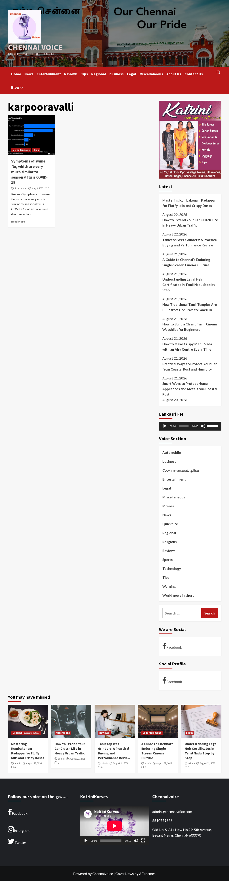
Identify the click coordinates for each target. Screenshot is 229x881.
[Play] (165, 426)
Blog (15, 87)
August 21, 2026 (120, 763)
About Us (173, 74)
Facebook (174, 647)
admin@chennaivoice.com (172, 811)
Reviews (71, 74)
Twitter (20, 842)
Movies (168, 506)
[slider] (213, 426)
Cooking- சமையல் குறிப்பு (180, 470)
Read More (18, 221)
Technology (171, 569)
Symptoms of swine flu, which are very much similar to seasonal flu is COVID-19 (29, 172)
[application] (190, 426)
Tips (84, 74)
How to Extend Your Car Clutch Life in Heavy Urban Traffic (190, 222)
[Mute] (203, 426)
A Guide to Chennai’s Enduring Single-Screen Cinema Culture (186, 262)
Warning (169, 586)
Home (16, 74)
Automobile (171, 452)
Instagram (22, 830)
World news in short (178, 595)
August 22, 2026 (34, 763)
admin (18, 763)
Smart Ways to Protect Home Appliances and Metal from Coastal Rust (189, 388)
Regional (98, 74)
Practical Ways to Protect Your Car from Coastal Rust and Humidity (189, 366)
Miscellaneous (151, 74)
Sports (167, 560)
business (116, 74)
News (28, 74)
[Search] (218, 73)
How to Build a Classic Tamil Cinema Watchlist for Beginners (190, 326)
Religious (169, 542)
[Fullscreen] (143, 840)
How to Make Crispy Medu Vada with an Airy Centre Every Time (187, 346)
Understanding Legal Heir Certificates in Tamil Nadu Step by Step (188, 284)
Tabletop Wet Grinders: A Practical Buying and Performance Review (190, 242)
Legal (131, 74)
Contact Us (193, 74)
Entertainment (49, 74)
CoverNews (124, 873)
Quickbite (170, 524)
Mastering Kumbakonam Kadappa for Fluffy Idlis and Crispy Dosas (188, 203)
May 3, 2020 (37, 188)
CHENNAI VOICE (35, 47)
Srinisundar (21, 188)
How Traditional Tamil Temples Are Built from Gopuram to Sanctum (189, 307)
